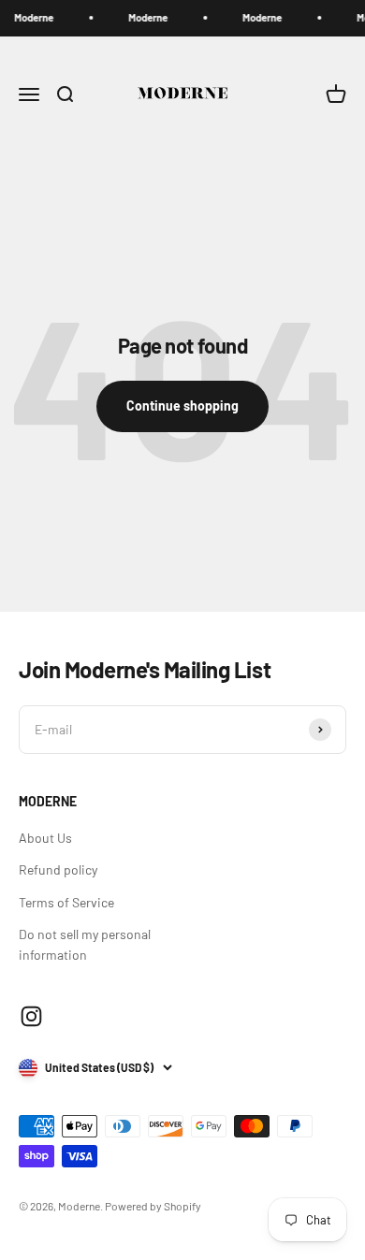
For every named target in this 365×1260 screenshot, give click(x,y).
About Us (45, 838)
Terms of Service (66, 902)
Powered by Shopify (153, 1205)
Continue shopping (182, 405)
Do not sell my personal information (85, 944)
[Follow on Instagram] (31, 1016)
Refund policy (58, 869)
